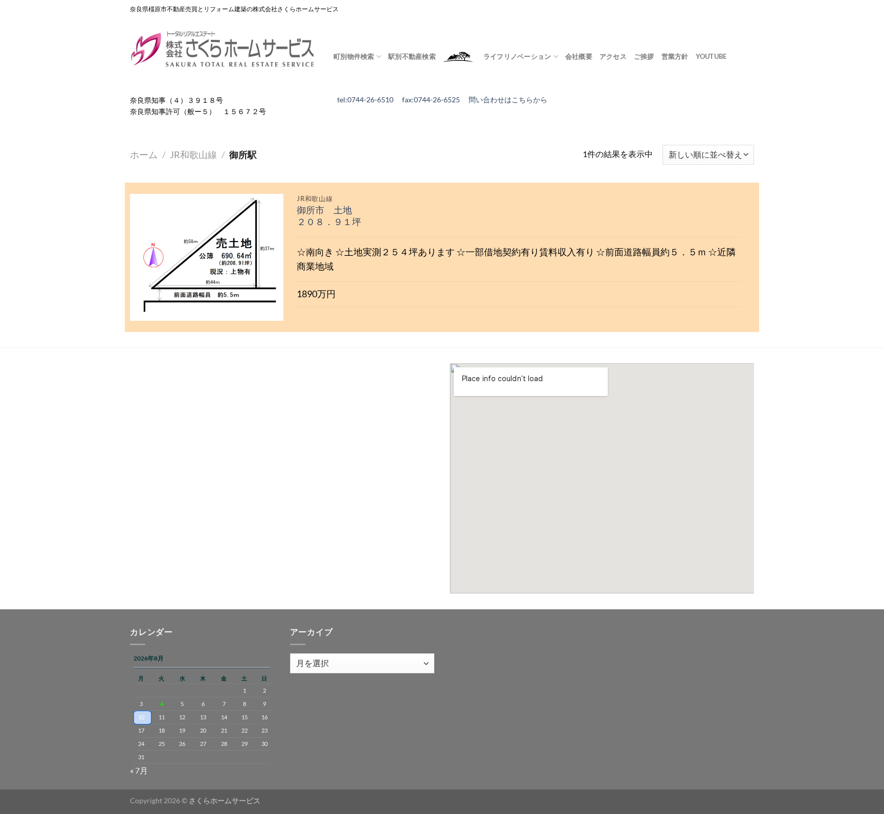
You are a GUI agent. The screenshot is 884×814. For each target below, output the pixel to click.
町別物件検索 (354, 56)
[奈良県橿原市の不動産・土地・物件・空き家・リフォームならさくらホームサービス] (224, 49)
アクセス (613, 56)
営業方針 (675, 56)
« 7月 (139, 770)
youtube (711, 56)
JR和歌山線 (193, 154)
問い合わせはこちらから (508, 100)
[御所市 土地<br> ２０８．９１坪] (206, 257)
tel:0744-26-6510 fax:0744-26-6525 (403, 100)
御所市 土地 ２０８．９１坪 (329, 216)
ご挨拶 (644, 56)
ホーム (144, 154)
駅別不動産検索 (412, 56)
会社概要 (578, 56)
